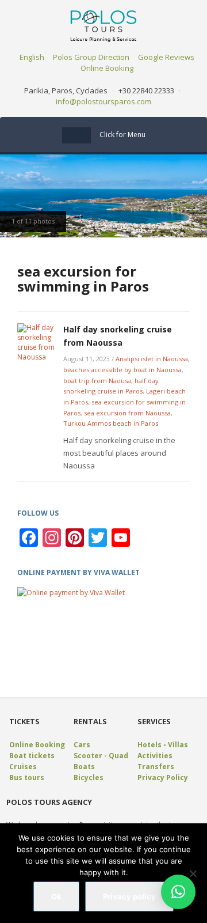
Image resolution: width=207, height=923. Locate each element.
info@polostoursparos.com (103, 101)
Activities (154, 756)
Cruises (23, 766)
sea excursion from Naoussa (127, 412)
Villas (178, 745)
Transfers (155, 766)
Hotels (149, 745)
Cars (82, 745)
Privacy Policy (162, 777)
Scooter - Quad (101, 756)
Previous (11, 196)
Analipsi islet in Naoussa (152, 358)
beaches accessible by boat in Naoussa (122, 369)
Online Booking (106, 68)
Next (195, 196)
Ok (56, 896)
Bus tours (26, 777)
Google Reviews (166, 57)
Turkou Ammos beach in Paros (110, 423)
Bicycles (88, 777)
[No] (192, 873)
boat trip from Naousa (97, 380)
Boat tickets (32, 756)
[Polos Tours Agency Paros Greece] (103, 25)
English (32, 57)
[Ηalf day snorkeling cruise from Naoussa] (37, 342)
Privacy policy (129, 896)
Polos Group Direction (91, 57)
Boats (84, 766)
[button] (178, 892)
